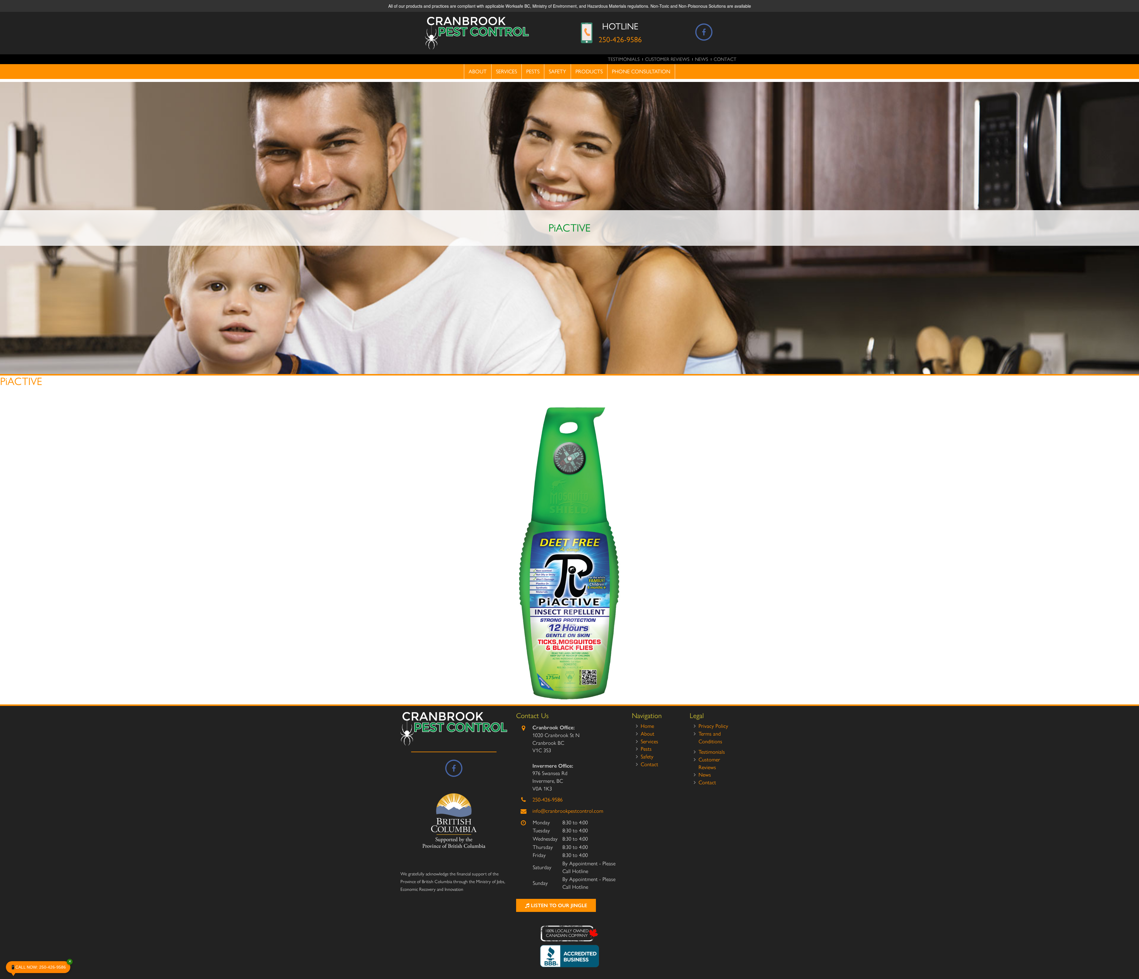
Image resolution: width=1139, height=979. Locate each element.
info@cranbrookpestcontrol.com (567, 811)
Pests (533, 71)
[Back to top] (1130, 956)
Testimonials (624, 59)
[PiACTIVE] (569, 553)
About (478, 71)
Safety (557, 71)
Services (506, 71)
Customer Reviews (667, 59)
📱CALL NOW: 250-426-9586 (40, 965)
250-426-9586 (620, 39)
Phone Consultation (641, 71)
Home (647, 726)
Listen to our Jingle (558, 905)
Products (589, 71)
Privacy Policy (713, 726)
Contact (725, 59)
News (701, 59)
